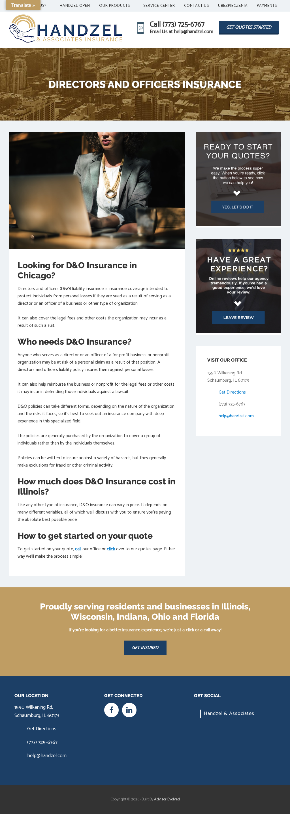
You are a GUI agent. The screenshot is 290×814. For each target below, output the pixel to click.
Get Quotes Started (248, 27)
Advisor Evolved (167, 799)
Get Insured (145, 648)
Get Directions (232, 392)
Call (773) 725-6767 (177, 24)
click (111, 549)
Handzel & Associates (229, 713)
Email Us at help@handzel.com (181, 31)
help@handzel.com (236, 416)
